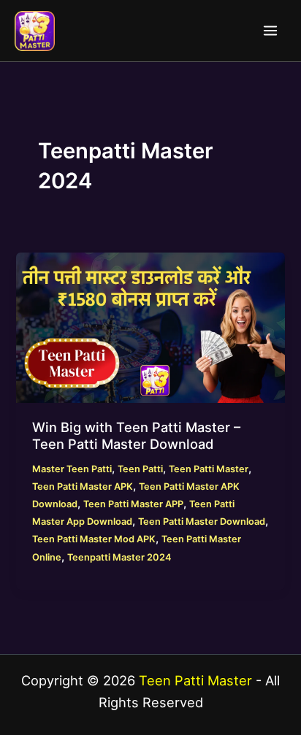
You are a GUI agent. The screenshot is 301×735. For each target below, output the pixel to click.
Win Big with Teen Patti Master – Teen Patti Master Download (136, 435)
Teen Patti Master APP (133, 504)
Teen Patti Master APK (82, 486)
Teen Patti (140, 468)
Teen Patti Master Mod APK (94, 539)
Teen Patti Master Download (201, 521)
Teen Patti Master (208, 468)
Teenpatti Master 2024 (119, 557)
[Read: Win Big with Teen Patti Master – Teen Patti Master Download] (150, 327)
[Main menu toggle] (270, 31)
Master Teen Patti (72, 468)
